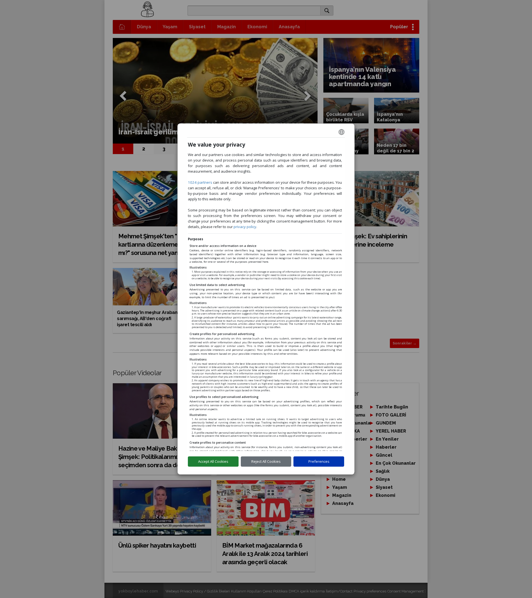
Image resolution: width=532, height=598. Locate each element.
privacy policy (245, 226)
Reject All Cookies (266, 461)
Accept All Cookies (213, 461)
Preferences (318, 461)
